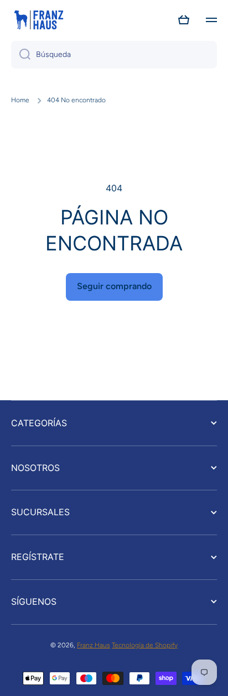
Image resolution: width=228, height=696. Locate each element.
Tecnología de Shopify (145, 645)
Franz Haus (93, 645)
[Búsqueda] (20, 55)
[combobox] (114, 55)
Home (20, 100)
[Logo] (38, 20)
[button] (183, 19)
